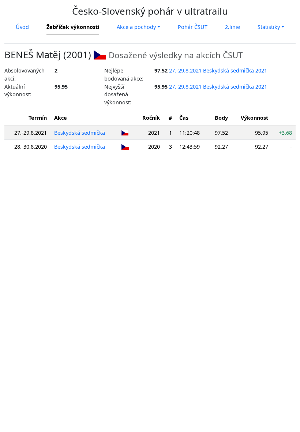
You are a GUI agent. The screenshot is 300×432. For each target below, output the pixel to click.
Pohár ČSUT (192, 26)
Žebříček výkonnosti (72, 26)
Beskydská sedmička (79, 132)
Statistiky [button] (269, 26)
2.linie (232, 26)
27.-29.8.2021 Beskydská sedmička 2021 (218, 70)
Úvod (22, 26)
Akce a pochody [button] (136, 26)
